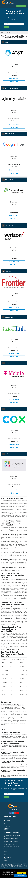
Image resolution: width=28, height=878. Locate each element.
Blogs (5, 854)
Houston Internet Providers (11, 838)
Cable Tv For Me (5, 32)
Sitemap (6, 860)
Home (5, 851)
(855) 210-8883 (21, 6)
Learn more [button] (4, 876)
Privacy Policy (7, 856)
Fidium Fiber (7, 826)
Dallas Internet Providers (10, 840)
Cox (5, 823)
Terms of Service (7, 857)
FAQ (5, 858)
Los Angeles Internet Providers (12, 835)
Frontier (6, 825)
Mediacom (6, 828)
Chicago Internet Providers (11, 836)
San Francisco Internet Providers (12, 846)
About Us (6, 853)
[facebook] (10, 813)
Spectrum (6, 818)
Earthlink (6, 829)
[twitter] (13, 813)
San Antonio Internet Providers (12, 843)
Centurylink (7, 820)
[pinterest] (15, 813)
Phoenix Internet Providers (11, 841)
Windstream (7, 822)
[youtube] (17, 813)
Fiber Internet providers (14, 32)
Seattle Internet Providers (10, 844)
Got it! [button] (21, 873)
